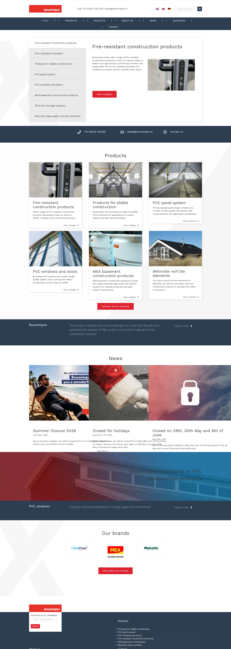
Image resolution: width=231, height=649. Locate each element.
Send (35, 626)
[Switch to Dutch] (157, 9)
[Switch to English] (163, 9)
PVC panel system (127, 632)
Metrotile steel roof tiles (130, 645)
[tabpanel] (145, 68)
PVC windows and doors (130, 635)
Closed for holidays (111, 430)
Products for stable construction (134, 629)
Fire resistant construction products (135, 638)
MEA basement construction (132, 642)
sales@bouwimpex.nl (116, 8)
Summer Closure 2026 (54, 430)
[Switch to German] (169, 9)
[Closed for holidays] (130, 393)
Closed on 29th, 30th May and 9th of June (187, 432)
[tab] (57, 43)
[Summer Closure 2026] (70, 393)
